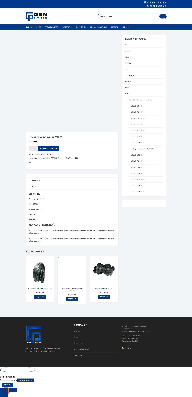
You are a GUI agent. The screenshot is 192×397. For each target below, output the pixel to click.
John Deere (129, 75)
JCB (126, 69)
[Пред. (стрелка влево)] (2, 394)
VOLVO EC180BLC (138, 118)
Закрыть (7, 385)
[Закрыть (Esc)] (2, 390)
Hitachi (127, 57)
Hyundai (128, 63)
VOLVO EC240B (137, 137)
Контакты (126, 27)
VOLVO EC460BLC (138, 192)
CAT (126, 45)
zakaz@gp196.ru (158, 6)
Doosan (128, 51)
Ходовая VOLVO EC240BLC (68, 158)
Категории (67, 27)
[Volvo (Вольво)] (34, 163)
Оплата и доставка (98, 27)
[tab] (72, 180)
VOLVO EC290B (137, 155)
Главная (29, 27)
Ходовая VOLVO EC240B (47, 158)
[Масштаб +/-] (15, 390)
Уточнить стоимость (48, 148)
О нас (38, 27)
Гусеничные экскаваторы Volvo (141, 100)
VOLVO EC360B (137, 173)
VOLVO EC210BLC (138, 131)
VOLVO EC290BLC (138, 161)
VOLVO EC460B (137, 186)
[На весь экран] (11, 390)
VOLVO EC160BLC (138, 112)
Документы (81, 27)
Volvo (127, 94)
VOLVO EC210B (137, 124)
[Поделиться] (6, 390)
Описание (36, 180)
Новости (114, 27)
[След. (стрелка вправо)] (6, 394)
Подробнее (40, 297)
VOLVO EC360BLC (138, 180)
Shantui (128, 88)
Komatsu (128, 82)
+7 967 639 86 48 (131, 338)
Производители (52, 27)
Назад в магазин (25, 380)
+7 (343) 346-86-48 (157, 2)
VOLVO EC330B (137, 167)
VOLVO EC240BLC (138, 143)
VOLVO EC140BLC (138, 106)
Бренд (34, 186)
